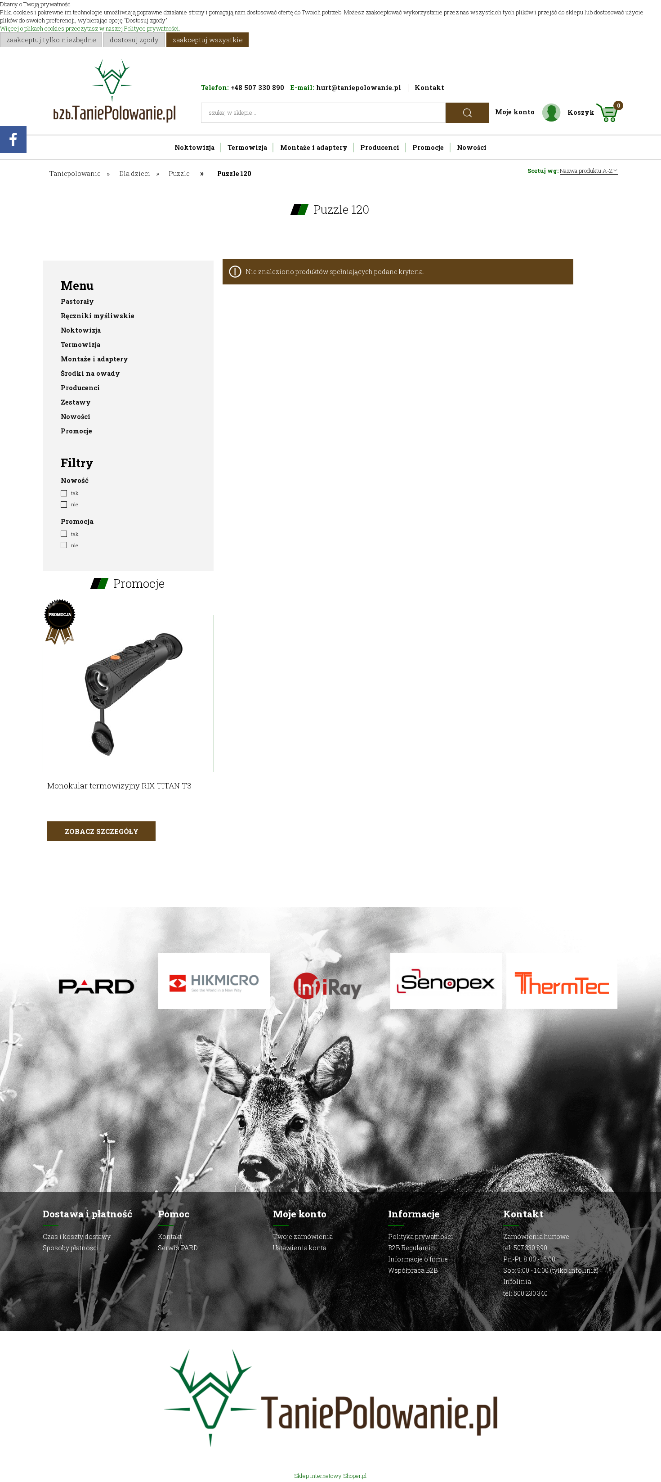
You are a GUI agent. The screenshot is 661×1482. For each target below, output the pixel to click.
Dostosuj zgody (134, 39)
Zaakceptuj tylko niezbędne (51, 39)
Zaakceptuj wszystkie (208, 39)
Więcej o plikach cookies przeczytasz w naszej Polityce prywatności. (90, 28)
